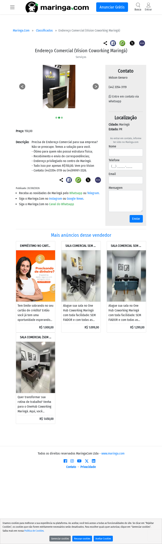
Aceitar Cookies (103, 538)
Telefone (114, 160)
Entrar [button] (148, 9)
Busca (138, 9)
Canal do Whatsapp (61, 204)
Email (112, 174)
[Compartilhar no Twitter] (132, 43)
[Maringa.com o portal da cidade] (57, 7)
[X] (87, 461)
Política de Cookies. (34, 530)
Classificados (44, 30)
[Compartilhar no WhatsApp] (123, 43)
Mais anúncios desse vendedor (81, 235)
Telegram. (93, 193)
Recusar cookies (82, 538)
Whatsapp (76, 193)
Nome (112, 146)
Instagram (56, 198)
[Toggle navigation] (12, 7)
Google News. (75, 198)
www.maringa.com (112, 453)
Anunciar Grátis (112, 7)
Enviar (136, 219)
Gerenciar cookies (60, 538)
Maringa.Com (21, 30)
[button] (22, 86)
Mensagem (115, 188)
